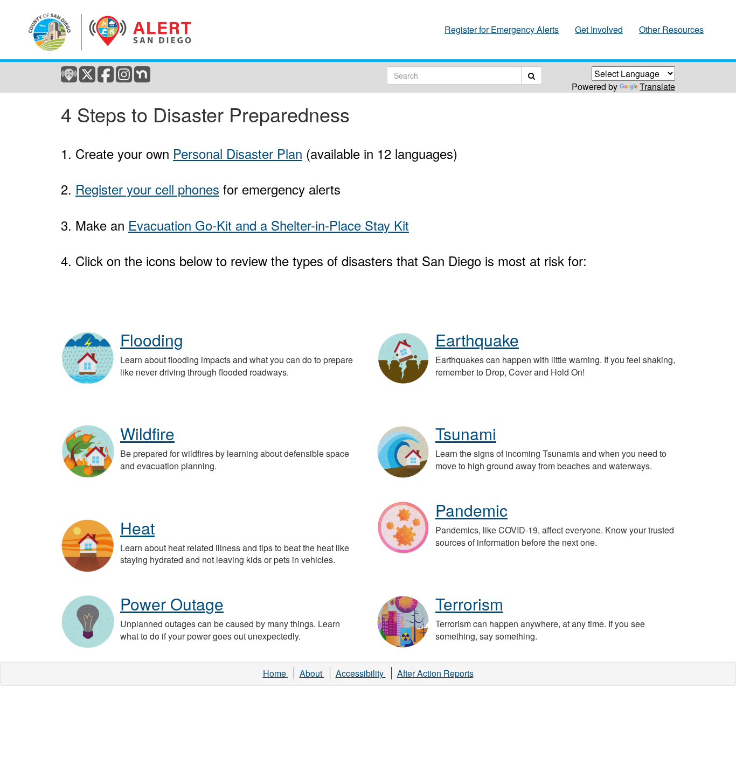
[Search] (531, 75)
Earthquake (477, 339)
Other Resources (671, 29)
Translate (657, 86)
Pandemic (471, 510)
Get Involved (599, 29)
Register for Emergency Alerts (502, 29)
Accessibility (361, 673)
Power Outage (172, 603)
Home (275, 673)
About (312, 673)
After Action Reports (435, 673)
